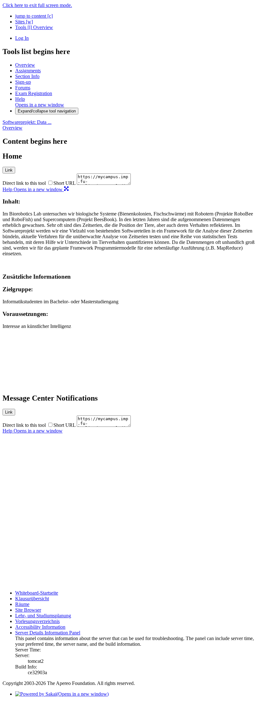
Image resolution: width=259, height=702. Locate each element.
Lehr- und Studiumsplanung (43, 615)
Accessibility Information (40, 627)
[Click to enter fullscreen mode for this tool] (66, 189)
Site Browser (28, 610)
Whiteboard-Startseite (36, 593)
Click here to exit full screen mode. (37, 5)
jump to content (34, 16)
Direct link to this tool (24, 183)
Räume (22, 604)
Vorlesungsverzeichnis (37, 621)
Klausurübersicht (32, 598)
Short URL (64, 183)
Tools (23, 27)
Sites (24, 21)
